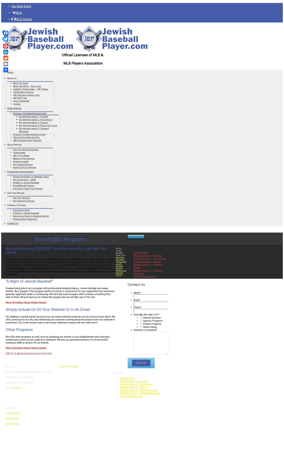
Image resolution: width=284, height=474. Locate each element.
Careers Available (69, 366)
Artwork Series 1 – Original (147, 255)
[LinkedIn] (6, 52)
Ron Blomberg (13, 413)
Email (137, 300)
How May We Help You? (146, 314)
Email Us (17, 388)
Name (137, 292)
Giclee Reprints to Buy (145, 276)
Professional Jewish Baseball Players (121, 265)
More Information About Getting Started (26, 348)
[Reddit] (6, 58)
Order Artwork (141, 252)
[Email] (6, 64)
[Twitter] (6, 39)
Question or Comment (145, 330)
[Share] (6, 70)
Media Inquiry (150, 327)
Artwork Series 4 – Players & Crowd (138, 390)
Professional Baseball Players (121, 273)
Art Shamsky (12, 418)
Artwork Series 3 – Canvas (147, 261)
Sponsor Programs (153, 320)
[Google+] (6, 42)
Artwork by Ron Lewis (120, 258)
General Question (152, 317)
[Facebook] (6, 33)
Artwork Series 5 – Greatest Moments (139, 393)
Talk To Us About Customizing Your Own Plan (29, 353)
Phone (137, 307)
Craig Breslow (13, 423)
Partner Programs (152, 324)
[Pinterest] (6, 46)
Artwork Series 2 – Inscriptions (150, 258)
